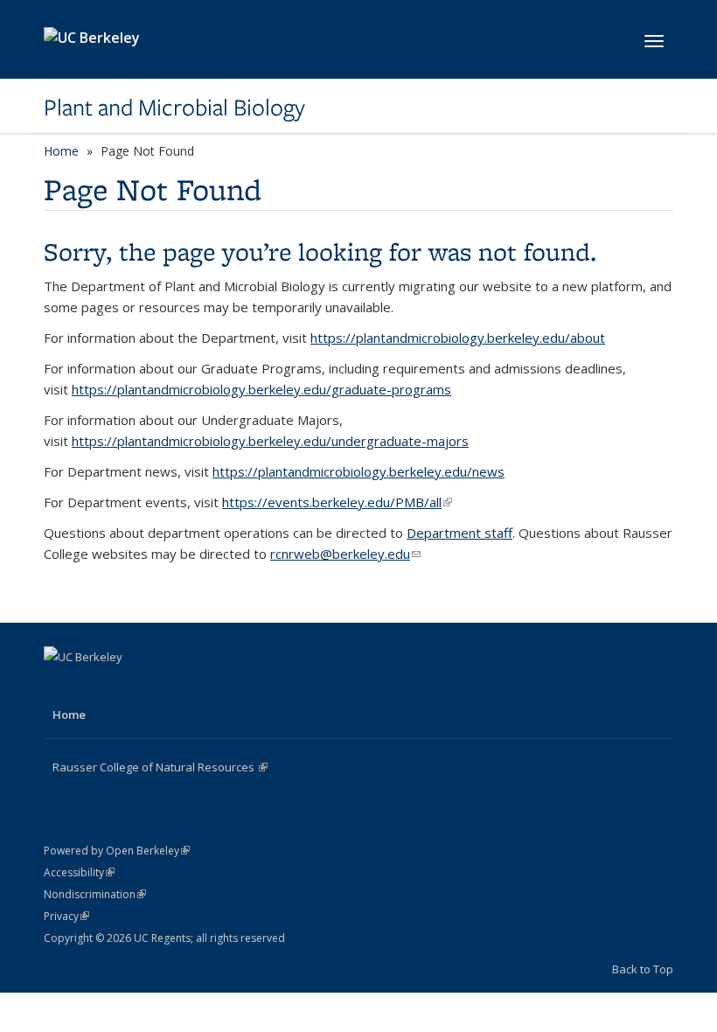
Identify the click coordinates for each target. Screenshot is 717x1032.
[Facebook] (59, 686)
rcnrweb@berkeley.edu (345, 553)
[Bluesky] (162, 686)
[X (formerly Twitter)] (94, 686)
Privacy (66, 916)
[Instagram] (128, 686)
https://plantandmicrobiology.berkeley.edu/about (457, 337)
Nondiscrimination (95, 894)
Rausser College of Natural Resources (160, 767)
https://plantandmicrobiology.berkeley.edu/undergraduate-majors (270, 441)
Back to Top (642, 969)
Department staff (459, 532)
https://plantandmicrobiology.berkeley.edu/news (358, 471)
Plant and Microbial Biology (174, 107)
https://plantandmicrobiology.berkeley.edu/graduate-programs (261, 389)
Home (61, 151)
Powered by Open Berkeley (117, 850)
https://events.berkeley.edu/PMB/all (337, 502)
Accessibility (79, 872)
